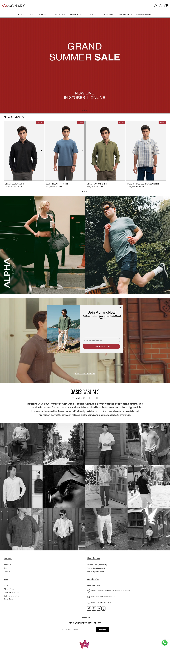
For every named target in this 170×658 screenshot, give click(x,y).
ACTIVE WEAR (58, 14)
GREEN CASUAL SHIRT (97, 184)
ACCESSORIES (107, 14)
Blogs (6, 568)
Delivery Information (11, 596)
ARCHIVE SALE (125, 14)
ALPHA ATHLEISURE (144, 14)
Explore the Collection (85, 373)
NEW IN (21, 14)
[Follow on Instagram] (94, 608)
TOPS (30, 14)
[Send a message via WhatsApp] (165, 643)
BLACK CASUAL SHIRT (15, 184)
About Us (7, 565)
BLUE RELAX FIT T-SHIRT (57, 184)
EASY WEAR (91, 14)
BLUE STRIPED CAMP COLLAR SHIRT (144, 184)
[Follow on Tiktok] (103, 608)
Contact (7, 572)
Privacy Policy (9, 589)
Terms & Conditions (11, 592)
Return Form (8, 599)
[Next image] (42, 151)
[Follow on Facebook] (89, 608)
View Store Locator (94, 585)
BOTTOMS (43, 14)
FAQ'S (6, 586)
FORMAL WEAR (75, 14)
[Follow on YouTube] (99, 608)
